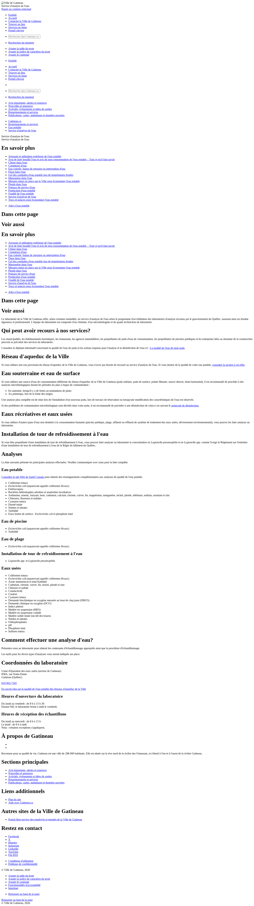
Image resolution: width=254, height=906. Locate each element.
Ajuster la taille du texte (21, 48)
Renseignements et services (23, 112)
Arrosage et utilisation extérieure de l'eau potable (34, 156)
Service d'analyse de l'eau (22, 130)
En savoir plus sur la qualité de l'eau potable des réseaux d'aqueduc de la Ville (43, 688)
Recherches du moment (21, 42)
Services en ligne (17, 27)
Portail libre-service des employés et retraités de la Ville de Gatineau (45, 819)
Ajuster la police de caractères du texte (29, 51)
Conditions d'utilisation (20, 860)
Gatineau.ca (14, 121)
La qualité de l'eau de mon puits (167, 347)
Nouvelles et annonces (20, 106)
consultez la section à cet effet (228, 364)
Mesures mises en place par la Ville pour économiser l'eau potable (44, 181)
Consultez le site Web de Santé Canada (22, 477)
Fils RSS (13, 855)
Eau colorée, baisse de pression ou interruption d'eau (36, 168)
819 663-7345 (9, 683)
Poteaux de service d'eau (21, 187)
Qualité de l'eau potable (21, 193)
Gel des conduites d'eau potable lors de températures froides (40, 175)
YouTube (13, 851)
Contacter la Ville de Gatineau (24, 21)
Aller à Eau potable (18, 205)
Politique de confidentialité (22, 864)
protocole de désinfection (185, 405)
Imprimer (13, 888)
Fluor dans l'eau (17, 171)
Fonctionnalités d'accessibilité (24, 885)
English (12, 14)
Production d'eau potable (21, 190)
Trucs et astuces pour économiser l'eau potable (33, 199)
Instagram (13, 845)
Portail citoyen (16, 30)
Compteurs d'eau (17, 165)
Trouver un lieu (16, 24)
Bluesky (12, 842)
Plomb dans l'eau (17, 184)
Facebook (13, 836)
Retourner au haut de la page (24, 894)
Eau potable (14, 127)
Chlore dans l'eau (17, 162)
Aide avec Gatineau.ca (20, 802)
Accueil (12, 18)
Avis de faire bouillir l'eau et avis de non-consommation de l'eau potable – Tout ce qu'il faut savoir (61, 159)
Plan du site (14, 799)
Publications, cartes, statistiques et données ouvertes (36, 115)
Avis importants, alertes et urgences (27, 102)
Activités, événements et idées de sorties (30, 109)
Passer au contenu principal (16, 9)
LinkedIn (13, 848)
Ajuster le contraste (18, 54)
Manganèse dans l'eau (20, 178)
